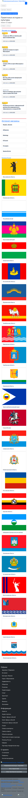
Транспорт (5, 696)
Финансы (4, 701)
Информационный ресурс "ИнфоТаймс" (14, 765)
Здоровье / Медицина (8, 670)
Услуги (4, 725)
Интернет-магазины (10, 121)
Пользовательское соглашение (8, 785)
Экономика (5, 704)
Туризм (4, 698)
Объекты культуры (7, 734)
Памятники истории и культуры (11, 737)
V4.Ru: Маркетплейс (14, 768)
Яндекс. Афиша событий (9, 717)
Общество (5, 684)
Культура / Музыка (7, 676)
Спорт (3, 693)
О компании (5, 752)
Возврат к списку (6, 25)
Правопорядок (6, 690)
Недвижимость (6, 681)
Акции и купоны (9, 30)
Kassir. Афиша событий (8, 720)
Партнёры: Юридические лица (10, 745)
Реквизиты (5, 755)
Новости (4, 711)
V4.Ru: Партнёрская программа (14, 771)
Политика (4, 687)
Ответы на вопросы (7, 728)
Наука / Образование (8, 678)
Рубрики (4, 743)
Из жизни (4, 673)
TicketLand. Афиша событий (10, 723)
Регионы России (6, 158)
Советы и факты (6, 731)
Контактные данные (7, 758)
